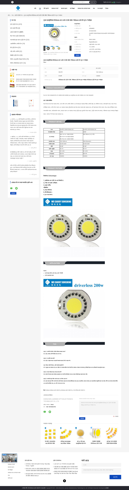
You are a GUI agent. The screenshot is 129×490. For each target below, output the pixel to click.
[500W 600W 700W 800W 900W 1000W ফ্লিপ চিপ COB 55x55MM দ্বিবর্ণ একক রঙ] (12, 80)
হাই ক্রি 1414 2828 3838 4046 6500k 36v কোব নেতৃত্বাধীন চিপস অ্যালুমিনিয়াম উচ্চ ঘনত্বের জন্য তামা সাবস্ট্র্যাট (112, 442)
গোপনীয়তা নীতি (24, 488)
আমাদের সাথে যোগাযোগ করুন (84, 8)
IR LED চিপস (14, 47)
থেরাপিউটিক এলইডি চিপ (16, 44)
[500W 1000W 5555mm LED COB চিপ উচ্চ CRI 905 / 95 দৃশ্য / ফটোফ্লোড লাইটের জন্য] (96, 433)
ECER (107, 488)
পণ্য (40, 8)
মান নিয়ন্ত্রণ (72, 8)
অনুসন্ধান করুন (93, 2)
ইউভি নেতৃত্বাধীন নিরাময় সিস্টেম (18, 59)
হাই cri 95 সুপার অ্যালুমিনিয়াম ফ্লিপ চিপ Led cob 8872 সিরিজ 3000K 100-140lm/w (81, 442)
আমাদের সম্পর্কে (54, 8)
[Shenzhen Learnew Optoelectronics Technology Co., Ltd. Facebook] (12, 2)
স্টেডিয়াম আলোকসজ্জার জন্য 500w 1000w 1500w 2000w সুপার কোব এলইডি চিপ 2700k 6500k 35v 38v (65, 442)
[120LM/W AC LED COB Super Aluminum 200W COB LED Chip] (54, 34)
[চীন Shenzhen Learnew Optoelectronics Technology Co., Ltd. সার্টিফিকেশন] (15, 103)
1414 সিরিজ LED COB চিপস (79, 390)
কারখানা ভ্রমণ (64, 8)
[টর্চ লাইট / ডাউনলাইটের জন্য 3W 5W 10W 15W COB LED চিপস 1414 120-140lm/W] (50, 433)
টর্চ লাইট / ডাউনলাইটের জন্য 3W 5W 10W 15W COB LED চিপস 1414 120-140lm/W (50, 442)
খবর (94, 8)
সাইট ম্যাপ (10, 478)
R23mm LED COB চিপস (66, 390)
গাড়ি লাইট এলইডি (14, 51)
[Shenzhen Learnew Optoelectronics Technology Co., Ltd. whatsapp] (17, 188)
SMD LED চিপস (14, 55)
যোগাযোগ (77, 55)
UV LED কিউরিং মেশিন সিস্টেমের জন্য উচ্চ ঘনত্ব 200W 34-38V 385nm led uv (38, 474)
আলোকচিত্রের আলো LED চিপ (17, 40)
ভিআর (106, 8)
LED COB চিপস (18, 15)
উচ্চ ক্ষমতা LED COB (16, 36)
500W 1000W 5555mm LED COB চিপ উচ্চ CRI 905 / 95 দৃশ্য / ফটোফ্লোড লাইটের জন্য (96, 442)
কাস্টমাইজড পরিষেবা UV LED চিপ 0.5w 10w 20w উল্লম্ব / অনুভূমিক (38, 465)
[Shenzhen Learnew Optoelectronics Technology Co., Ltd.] (18, 8)
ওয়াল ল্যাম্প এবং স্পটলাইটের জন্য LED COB (24, 74)
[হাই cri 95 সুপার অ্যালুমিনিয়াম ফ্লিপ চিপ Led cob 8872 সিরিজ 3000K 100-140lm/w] (81, 433)
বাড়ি (35, 8)
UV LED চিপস (14, 24)
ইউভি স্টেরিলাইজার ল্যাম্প (16, 63)
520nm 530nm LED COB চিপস (53, 390)
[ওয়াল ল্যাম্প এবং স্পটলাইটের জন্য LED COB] (12, 74)
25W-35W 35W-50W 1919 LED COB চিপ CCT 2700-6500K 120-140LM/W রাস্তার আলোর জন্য (26, 86)
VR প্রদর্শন (46, 8)
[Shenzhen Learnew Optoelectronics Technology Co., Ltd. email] (12, 188)
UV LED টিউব (14, 28)
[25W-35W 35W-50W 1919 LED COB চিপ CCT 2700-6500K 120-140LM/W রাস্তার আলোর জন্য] (12, 85)
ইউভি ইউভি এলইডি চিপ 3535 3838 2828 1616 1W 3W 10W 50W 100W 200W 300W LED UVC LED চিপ (38, 470)
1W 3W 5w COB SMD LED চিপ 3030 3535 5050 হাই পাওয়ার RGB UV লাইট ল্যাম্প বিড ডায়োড (66, 467)
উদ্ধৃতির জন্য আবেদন (107, 2)
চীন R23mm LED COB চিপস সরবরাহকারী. (37, 488)
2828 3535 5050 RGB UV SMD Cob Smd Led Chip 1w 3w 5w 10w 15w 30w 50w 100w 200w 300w (66, 473)
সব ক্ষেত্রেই (100, 8)
